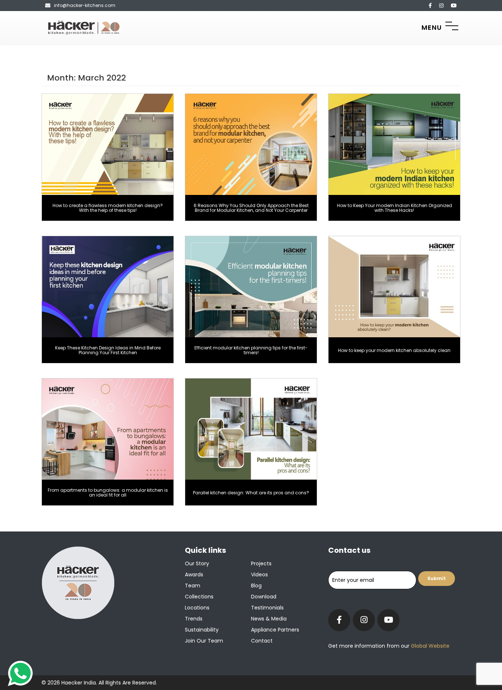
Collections (199, 596)
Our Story (197, 563)
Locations (197, 607)
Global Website (429, 646)
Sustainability (202, 629)
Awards (194, 574)
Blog (256, 585)
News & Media (269, 618)
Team (192, 585)
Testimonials (267, 607)
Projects (261, 563)
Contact (262, 640)
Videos (259, 574)
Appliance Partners (275, 629)
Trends (193, 618)
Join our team (204, 640)
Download (263, 596)
